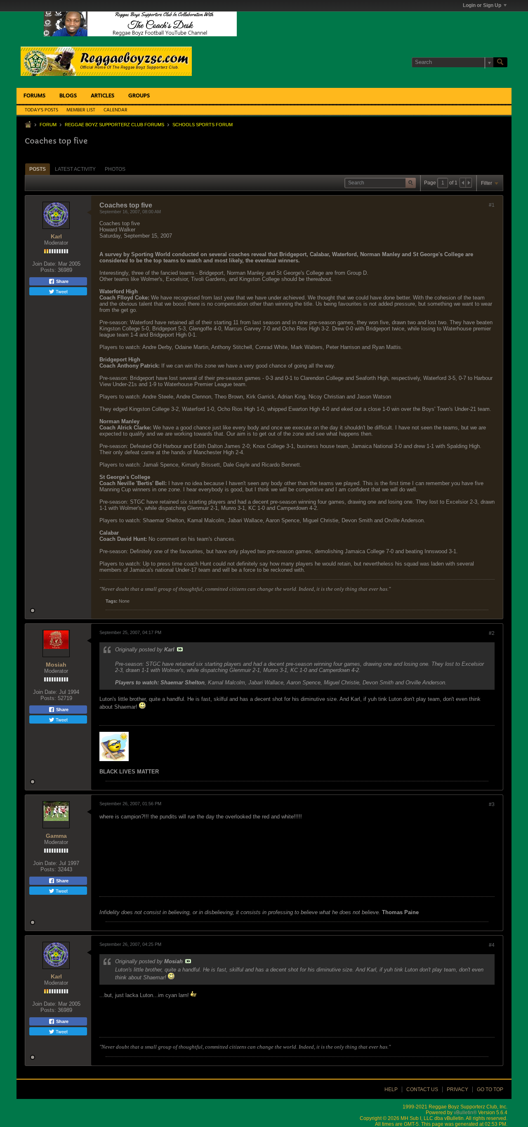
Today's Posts (41, 110)
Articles (102, 96)
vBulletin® (465, 1112)
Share (61, 281)
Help (391, 1089)
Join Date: (44, 264)
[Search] (500, 62)
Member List (80, 110)
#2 (492, 633)
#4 (492, 945)
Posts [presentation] (37, 169)
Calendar (115, 110)
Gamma (56, 835)
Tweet (61, 291)
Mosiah (56, 664)
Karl (56, 236)
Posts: (48, 270)
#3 (492, 804)
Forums (34, 96)
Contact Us (422, 1089)
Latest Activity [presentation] (75, 169)
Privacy (457, 1089)
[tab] (37, 169)
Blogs (68, 96)
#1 (492, 205)
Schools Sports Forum (202, 124)
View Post (180, 649)
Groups (139, 96)
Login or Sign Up (482, 5)
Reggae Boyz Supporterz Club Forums (114, 124)
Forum (48, 124)
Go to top (490, 1089)
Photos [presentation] (115, 169)
